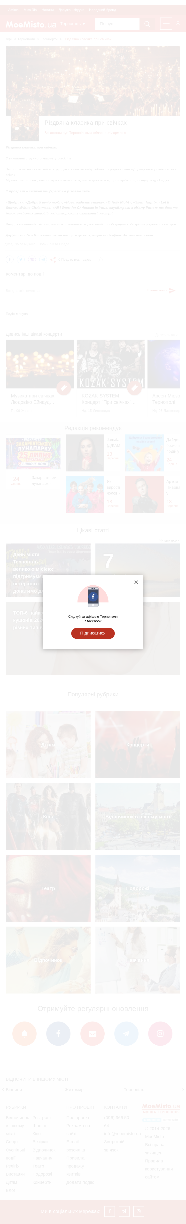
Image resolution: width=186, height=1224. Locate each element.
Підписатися (93, 633)
